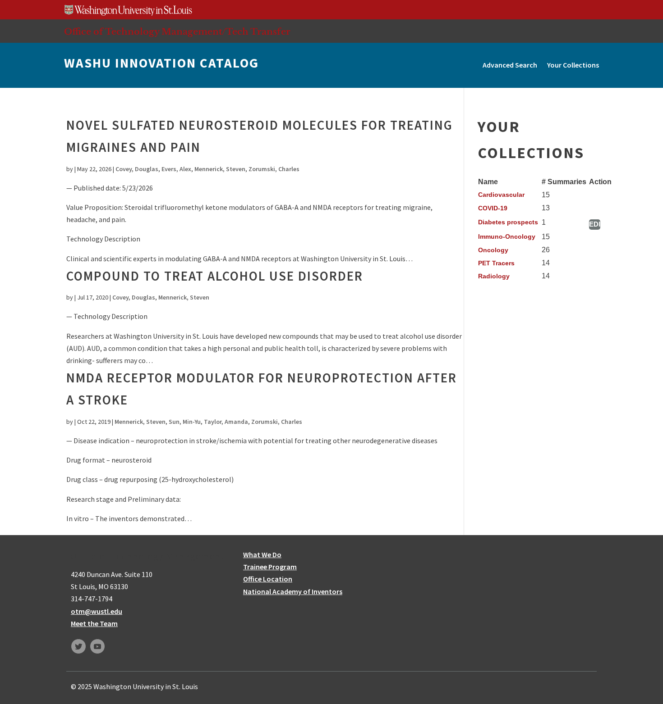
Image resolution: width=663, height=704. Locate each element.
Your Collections (573, 64)
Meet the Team (94, 623)
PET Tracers (496, 263)
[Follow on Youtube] (97, 646)
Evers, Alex (176, 169)
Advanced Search (510, 64)
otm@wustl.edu (96, 611)
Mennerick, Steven (219, 169)
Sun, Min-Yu (185, 422)
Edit (594, 224)
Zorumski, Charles (274, 169)
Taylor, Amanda (226, 422)
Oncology (493, 250)
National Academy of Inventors (292, 591)
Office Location (267, 578)
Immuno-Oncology (506, 236)
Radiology (494, 276)
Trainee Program (270, 566)
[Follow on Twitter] (78, 646)
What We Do (262, 554)
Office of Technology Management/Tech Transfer (177, 31)
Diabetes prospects (508, 222)
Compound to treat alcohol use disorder (214, 276)
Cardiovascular (501, 194)
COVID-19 (492, 208)
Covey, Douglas (136, 169)
